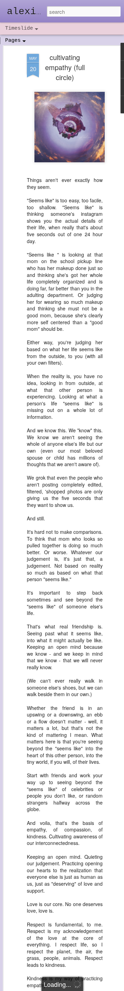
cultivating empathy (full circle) (65, 67)
